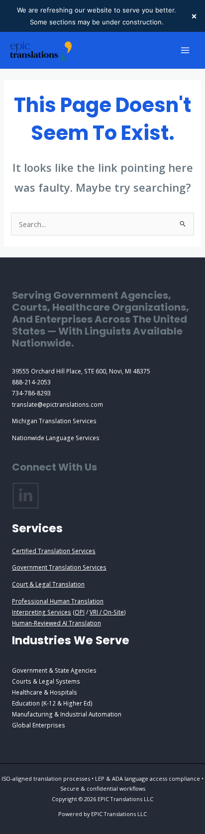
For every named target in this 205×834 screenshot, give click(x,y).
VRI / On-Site (107, 612)
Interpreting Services (41, 612)
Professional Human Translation (57, 601)
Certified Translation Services (54, 551)
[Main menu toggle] (185, 50)
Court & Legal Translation (48, 584)
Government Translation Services (59, 567)
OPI (80, 612)
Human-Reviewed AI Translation (56, 623)
